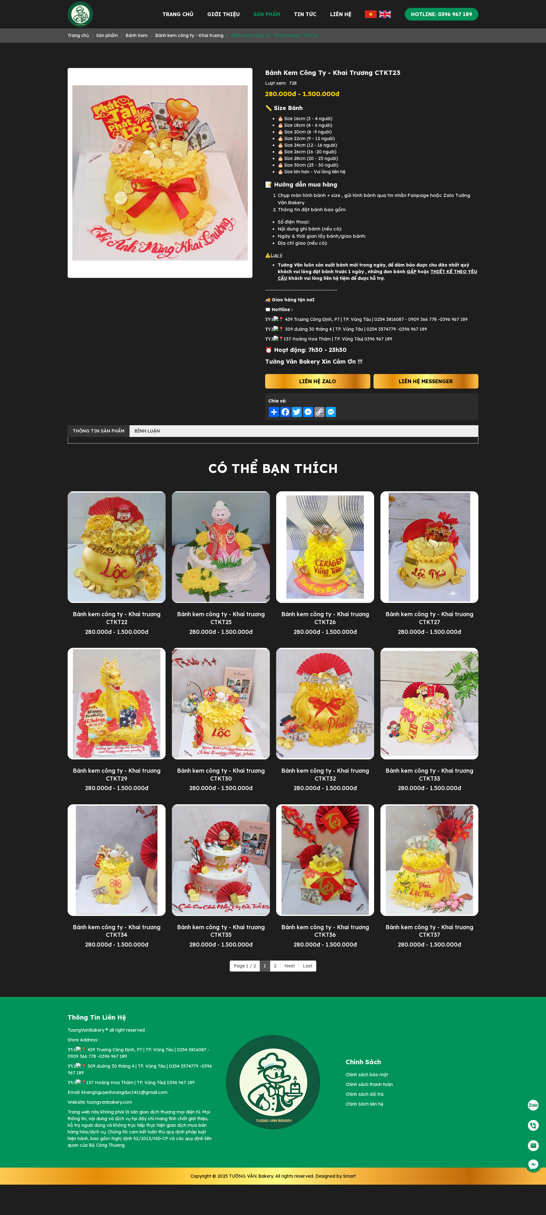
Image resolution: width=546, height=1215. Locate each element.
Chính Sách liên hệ (364, 1104)
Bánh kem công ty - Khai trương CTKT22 (117, 618)
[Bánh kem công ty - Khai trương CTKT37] (429, 860)
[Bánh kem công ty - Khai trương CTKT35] (221, 860)
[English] (385, 14)
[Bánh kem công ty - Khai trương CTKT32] (325, 703)
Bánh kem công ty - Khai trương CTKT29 (117, 774)
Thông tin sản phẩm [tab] (98, 431)
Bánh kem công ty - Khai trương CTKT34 (117, 931)
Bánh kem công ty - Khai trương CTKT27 (429, 618)
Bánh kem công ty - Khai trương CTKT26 (325, 618)
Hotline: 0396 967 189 (441, 14)
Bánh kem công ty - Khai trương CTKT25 (221, 618)
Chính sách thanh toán (369, 1084)
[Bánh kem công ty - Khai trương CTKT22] (117, 547)
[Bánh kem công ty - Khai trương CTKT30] (221, 703)
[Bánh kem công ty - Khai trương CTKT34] (117, 860)
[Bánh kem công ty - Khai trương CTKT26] (325, 547)
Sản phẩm (266, 14)
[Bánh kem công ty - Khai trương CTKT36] (325, 860)
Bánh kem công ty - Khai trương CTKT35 (221, 931)
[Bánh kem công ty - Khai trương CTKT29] (117, 703)
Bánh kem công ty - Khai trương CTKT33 (429, 774)
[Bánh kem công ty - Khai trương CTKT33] (429, 703)
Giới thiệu (223, 14)
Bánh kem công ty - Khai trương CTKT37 (429, 931)
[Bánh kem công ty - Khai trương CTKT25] (221, 547)
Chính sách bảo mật (367, 1074)
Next (289, 966)
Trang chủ (177, 14)
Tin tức (305, 14)
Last (307, 966)
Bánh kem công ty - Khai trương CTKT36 (325, 931)
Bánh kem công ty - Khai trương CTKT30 (221, 774)
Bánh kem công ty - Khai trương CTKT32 (325, 774)
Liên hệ (340, 14)
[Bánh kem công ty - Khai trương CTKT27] (429, 547)
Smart (349, 1176)
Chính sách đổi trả (365, 1094)
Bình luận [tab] (147, 431)
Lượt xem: (275, 83)
